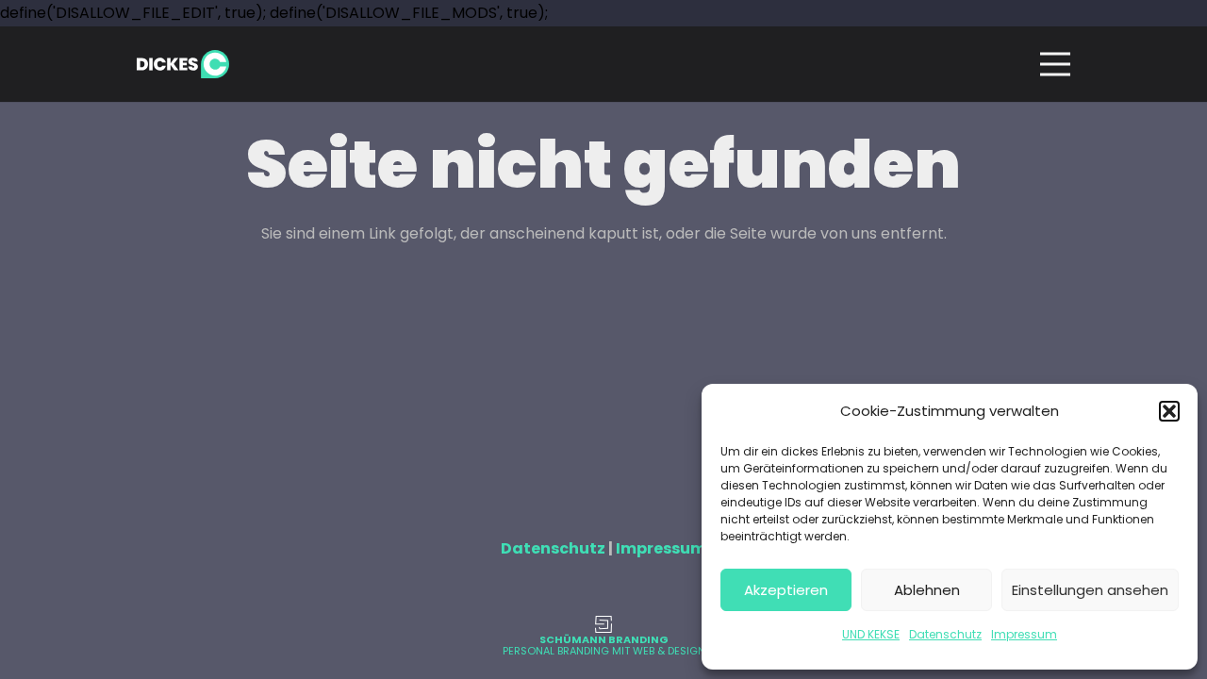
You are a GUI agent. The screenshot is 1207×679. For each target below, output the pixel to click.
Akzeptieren (786, 590)
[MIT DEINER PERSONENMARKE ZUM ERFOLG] (603, 624)
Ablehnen (927, 590)
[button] (1169, 411)
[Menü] (1055, 64)
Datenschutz (945, 634)
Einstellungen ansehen (1090, 590)
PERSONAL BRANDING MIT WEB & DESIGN (604, 650)
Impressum (1024, 634)
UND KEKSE (871, 634)
